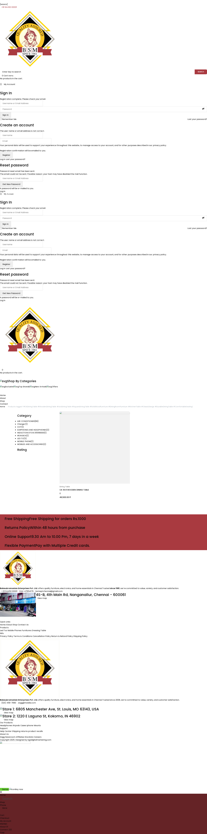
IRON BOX (21, 435)
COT (19, 427)
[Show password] (203, 108)
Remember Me (9, 119)
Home (2, 406)
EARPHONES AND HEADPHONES (31, 429)
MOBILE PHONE (24, 441)
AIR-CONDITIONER (25, 421)
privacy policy (159, 145)
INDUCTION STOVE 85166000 (30, 432)
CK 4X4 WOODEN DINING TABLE (74, 489)
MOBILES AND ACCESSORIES (30, 444)
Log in (2, 159)
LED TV (20, 438)
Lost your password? (197, 119)
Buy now (19, 789)
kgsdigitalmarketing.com (39, 739)
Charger (21, 424)
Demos (5, 789)
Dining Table (65, 486)
